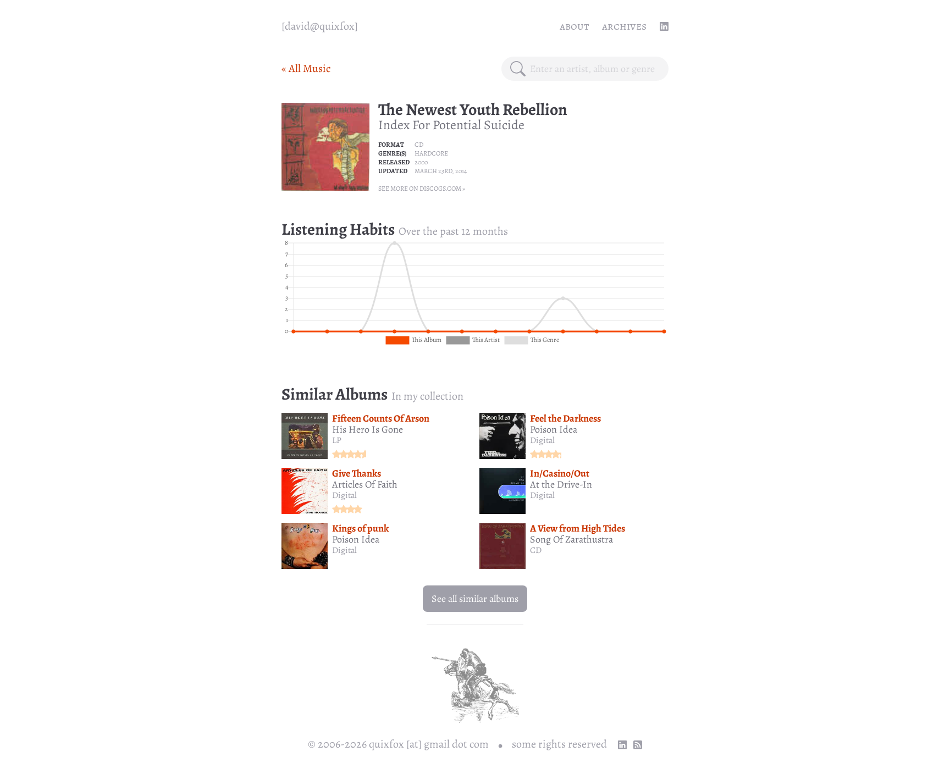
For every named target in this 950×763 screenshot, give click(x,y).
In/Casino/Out (559, 473)
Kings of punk (360, 528)
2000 (421, 162)
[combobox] (595, 68)
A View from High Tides (577, 528)
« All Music (305, 68)
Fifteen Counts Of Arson (380, 418)
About (574, 26)
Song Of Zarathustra (571, 539)
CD (419, 144)
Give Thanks (356, 473)
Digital (542, 440)
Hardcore (431, 153)
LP (336, 440)
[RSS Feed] (637, 744)
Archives (624, 26)
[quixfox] (319, 26)
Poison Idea (553, 429)
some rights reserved (559, 744)
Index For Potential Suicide (451, 125)
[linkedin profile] (664, 26)
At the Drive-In (561, 484)
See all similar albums (475, 598)
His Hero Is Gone (367, 429)
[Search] (518, 68)
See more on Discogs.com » (421, 188)
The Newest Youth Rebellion (472, 109)
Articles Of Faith (364, 484)
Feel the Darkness (565, 418)
